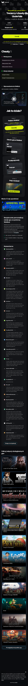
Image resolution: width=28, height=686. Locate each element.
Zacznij (13, 128)
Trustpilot (16, 232)
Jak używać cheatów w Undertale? (14, 235)
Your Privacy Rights (13, 682)
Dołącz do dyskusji (10, 443)
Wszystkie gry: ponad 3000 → (17, 10)
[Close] (25, 672)
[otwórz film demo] (14, 99)
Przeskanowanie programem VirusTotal (9, 29)
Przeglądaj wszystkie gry (14, 647)
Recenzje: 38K (9, 24)
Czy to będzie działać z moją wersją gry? (14, 238)
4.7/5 (9, 23)
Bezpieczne (8, 27)
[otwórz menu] (25, 2)
